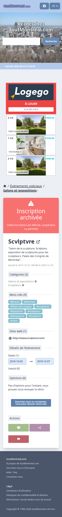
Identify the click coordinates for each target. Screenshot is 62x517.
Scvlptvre (22, 241)
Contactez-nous (14, 476)
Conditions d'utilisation (18, 490)
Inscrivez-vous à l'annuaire (20, 467)
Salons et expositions (20, 190)
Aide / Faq (11, 472)
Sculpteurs (15, 285)
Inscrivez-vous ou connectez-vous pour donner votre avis (31, 402)
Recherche (51, 41)
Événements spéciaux (26, 186)
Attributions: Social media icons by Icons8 (28, 499)
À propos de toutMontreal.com (22, 463)
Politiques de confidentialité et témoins (27, 495)
